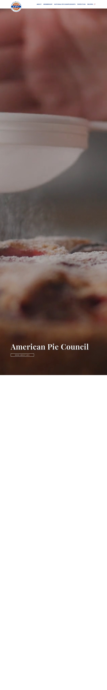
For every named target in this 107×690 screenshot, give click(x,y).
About (39, 4)
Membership (47, 4)
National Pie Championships (64, 4)
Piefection (81, 4)
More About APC (22, 355)
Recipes (90, 4)
